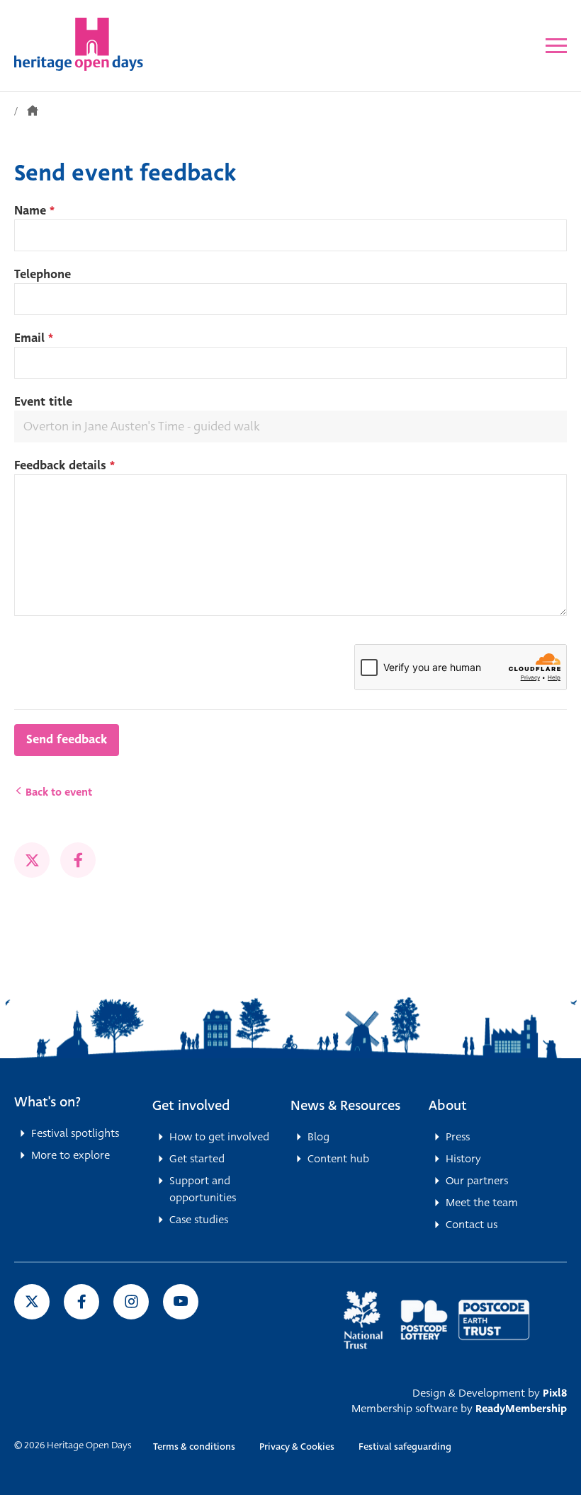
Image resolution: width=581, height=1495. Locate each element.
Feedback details (64, 465)
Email (33, 338)
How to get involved (219, 1137)
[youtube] (180, 1301)
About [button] (448, 1105)
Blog (318, 1137)
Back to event (57, 792)
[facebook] (78, 860)
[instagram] (131, 1301)
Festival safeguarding (405, 1446)
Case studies (198, 1219)
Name (34, 210)
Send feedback (66, 739)
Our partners (477, 1180)
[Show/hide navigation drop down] (556, 45)
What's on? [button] (47, 1101)
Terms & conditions (194, 1446)
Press (458, 1137)
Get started (197, 1159)
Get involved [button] (191, 1105)
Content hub (338, 1159)
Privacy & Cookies (296, 1446)
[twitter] (32, 860)
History (463, 1159)
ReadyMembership (521, 1408)
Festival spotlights (75, 1133)
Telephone (42, 274)
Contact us (471, 1224)
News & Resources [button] (345, 1105)
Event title (43, 402)
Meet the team (482, 1202)
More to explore (70, 1155)
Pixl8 (555, 1393)
